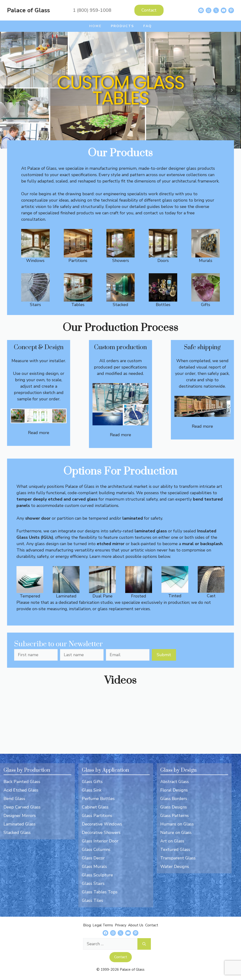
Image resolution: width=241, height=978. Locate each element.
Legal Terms (102, 925)
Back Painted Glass (22, 781)
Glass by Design (178, 770)
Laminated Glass (20, 824)
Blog (87, 925)
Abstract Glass (174, 781)
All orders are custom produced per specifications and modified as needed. (120, 367)
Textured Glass (175, 849)
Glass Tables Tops (99, 892)
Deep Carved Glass (22, 807)
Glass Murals (94, 866)
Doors (163, 260)
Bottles (163, 304)
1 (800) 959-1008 (92, 10)
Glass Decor (93, 858)
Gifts (205, 304)
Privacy (120, 925)
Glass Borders (173, 798)
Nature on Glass (176, 832)
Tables (77, 304)
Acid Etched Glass (21, 790)
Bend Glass (14, 798)
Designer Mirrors (20, 815)
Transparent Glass (178, 858)
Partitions (77, 260)
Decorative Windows (102, 824)
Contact (149, 10)
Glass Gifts (92, 781)
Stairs (35, 304)
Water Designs (174, 866)
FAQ (147, 26)
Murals (205, 260)
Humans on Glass (177, 824)
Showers (120, 260)
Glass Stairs (93, 883)
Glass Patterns (174, 815)
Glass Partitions (97, 815)
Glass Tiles (92, 900)
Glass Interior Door (100, 841)
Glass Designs (173, 807)
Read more (38, 432)
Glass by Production (27, 770)
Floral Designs (174, 790)
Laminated (66, 596)
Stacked (120, 304)
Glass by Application (105, 770)
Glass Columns (96, 849)
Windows (35, 260)
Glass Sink (91, 790)
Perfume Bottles (98, 798)
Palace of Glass (28, 10)
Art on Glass (172, 841)
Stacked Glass (17, 832)
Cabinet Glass (95, 807)
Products (122, 26)
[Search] (144, 944)
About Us (135, 925)
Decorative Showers (101, 832)
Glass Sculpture (97, 875)
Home (95, 26)
